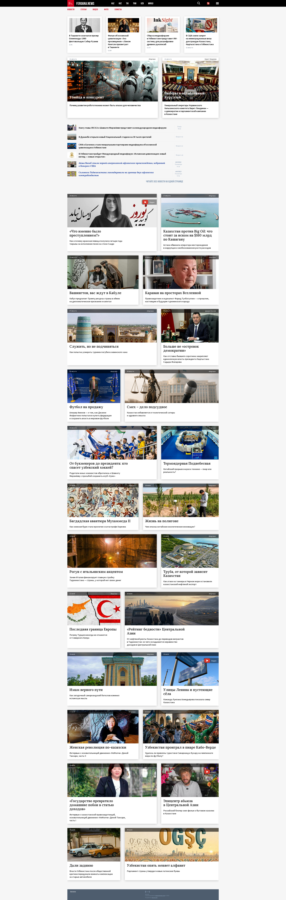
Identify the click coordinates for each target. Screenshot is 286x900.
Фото (106, 9)
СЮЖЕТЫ (118, 9)
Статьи (84, 9)
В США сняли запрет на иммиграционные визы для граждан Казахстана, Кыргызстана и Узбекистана (200, 40)
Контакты (73, 891)
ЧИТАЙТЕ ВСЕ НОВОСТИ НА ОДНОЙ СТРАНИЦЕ (164, 181)
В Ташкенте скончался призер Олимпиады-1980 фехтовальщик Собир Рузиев (84, 38)
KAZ (112, 3)
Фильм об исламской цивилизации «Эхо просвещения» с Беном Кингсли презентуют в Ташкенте (119, 41)
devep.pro (154, 897)
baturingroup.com (160, 895)
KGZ (120, 3)
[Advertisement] (203, 158)
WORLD (150, 3)
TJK (127, 3)
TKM (134, 3)
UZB (142, 3)
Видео (95, 9)
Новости (71, 9)
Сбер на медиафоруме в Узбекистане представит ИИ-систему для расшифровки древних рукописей (162, 40)
